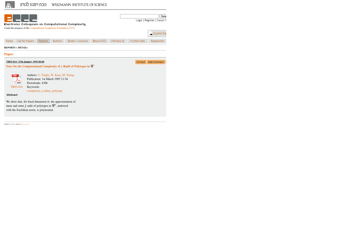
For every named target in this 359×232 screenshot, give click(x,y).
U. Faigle (43, 75)
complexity (33, 91)
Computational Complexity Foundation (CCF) (52, 27)
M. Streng (68, 75)
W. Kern (56, 75)
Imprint (26, 124)
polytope (57, 91)
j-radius (46, 91)
